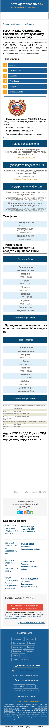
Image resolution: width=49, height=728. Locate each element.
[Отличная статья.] (23, 504)
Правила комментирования (31, 622)
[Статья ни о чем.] (13, 504)
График (13, 86)
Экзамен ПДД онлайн (21, 659)
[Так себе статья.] (16, 504)
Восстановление (19, 643)
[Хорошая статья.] (21, 504)
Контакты (30, 686)
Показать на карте (26, 158)
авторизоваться (30, 608)
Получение (30, 639)
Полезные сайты (30, 690)
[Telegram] (28, 512)
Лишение (30, 647)
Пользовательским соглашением (18, 616)
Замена (32, 643)
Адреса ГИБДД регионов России (25, 675)
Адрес (12, 65)
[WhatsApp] (31, 512)
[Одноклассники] (25, 512)
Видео (15, 655)
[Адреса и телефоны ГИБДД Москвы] (25, 671)
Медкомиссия (18, 647)
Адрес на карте (16, 92)
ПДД (22, 655)
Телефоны (14, 81)
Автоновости (17, 639)
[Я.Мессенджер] (18, 512)
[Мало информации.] (18, 504)
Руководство (15, 70)
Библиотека (28, 651)
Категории (17, 651)
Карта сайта (19, 686)
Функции (13, 76)
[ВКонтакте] (21, 512)
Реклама (18, 690)
